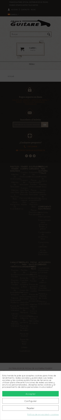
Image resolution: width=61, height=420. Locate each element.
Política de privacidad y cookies (43, 414)
